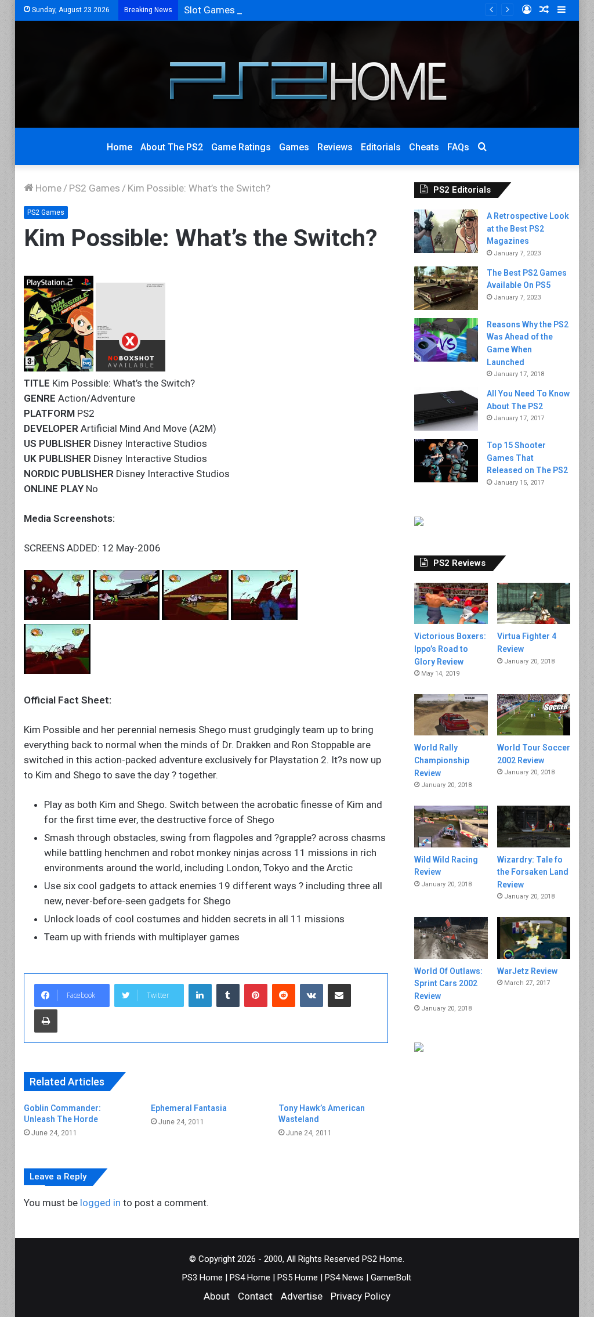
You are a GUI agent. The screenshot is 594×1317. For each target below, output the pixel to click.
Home (119, 147)
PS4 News (344, 1277)
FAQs (458, 147)
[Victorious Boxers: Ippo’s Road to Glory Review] (451, 603)
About (217, 1296)
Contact (255, 1296)
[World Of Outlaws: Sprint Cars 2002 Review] (451, 937)
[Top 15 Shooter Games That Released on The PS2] (446, 460)
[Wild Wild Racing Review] (451, 826)
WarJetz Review (527, 971)
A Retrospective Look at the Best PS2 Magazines (528, 228)
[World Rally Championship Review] (451, 714)
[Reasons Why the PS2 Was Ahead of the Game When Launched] (446, 340)
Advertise (302, 1296)
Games (294, 147)
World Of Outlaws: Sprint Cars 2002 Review (448, 983)
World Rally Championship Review (441, 760)
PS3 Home (202, 1277)
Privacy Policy (360, 1296)
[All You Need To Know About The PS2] (446, 409)
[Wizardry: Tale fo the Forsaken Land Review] (534, 826)
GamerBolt (391, 1277)
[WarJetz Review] (534, 937)
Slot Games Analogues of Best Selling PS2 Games (293, 10)
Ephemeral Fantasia (189, 1108)
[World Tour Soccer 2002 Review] (534, 714)
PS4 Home (250, 1277)
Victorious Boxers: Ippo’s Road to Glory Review (450, 649)
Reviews (335, 147)
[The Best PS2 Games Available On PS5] (446, 288)
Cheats (424, 147)
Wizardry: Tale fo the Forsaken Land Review (532, 872)
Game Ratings (241, 147)
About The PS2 (171, 147)
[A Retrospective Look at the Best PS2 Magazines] (446, 231)
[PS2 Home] (296, 74)
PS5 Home (297, 1277)
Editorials (381, 147)
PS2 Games (94, 188)
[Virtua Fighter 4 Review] (534, 603)
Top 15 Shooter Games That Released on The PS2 (527, 458)
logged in (100, 1202)
